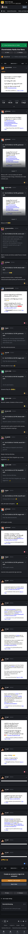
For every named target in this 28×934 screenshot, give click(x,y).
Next (23, 63)
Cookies (18, 925)
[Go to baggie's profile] (2, 328)
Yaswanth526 (7, 56)
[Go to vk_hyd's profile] (2, 581)
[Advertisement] (14, 27)
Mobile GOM (8, 187)
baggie (6, 328)
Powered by (19, 928)
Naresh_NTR (8, 411)
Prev (5, 63)
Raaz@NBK (21, 376)
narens (19, 234)
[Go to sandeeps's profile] (2, 263)
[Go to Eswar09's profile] (2, 353)
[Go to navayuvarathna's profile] (2, 229)
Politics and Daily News (21, 56)
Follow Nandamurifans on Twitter (12, 45)
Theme (5, 925)
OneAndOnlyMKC (9, 288)
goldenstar (8, 111)
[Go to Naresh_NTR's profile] (2, 411)
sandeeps (7, 262)
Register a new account (14, 880)
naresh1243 (21, 442)
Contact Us (12, 925)
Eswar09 (7, 352)
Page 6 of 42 (13, 63)
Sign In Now (14, 884)
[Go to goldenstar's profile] (2, 112)
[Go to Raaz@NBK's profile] (2, 437)
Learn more (2, 2)
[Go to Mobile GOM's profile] (2, 188)
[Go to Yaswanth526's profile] (2, 57)
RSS (23, 925)
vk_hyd (6, 580)
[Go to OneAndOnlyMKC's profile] (2, 289)
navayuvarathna (9, 228)
